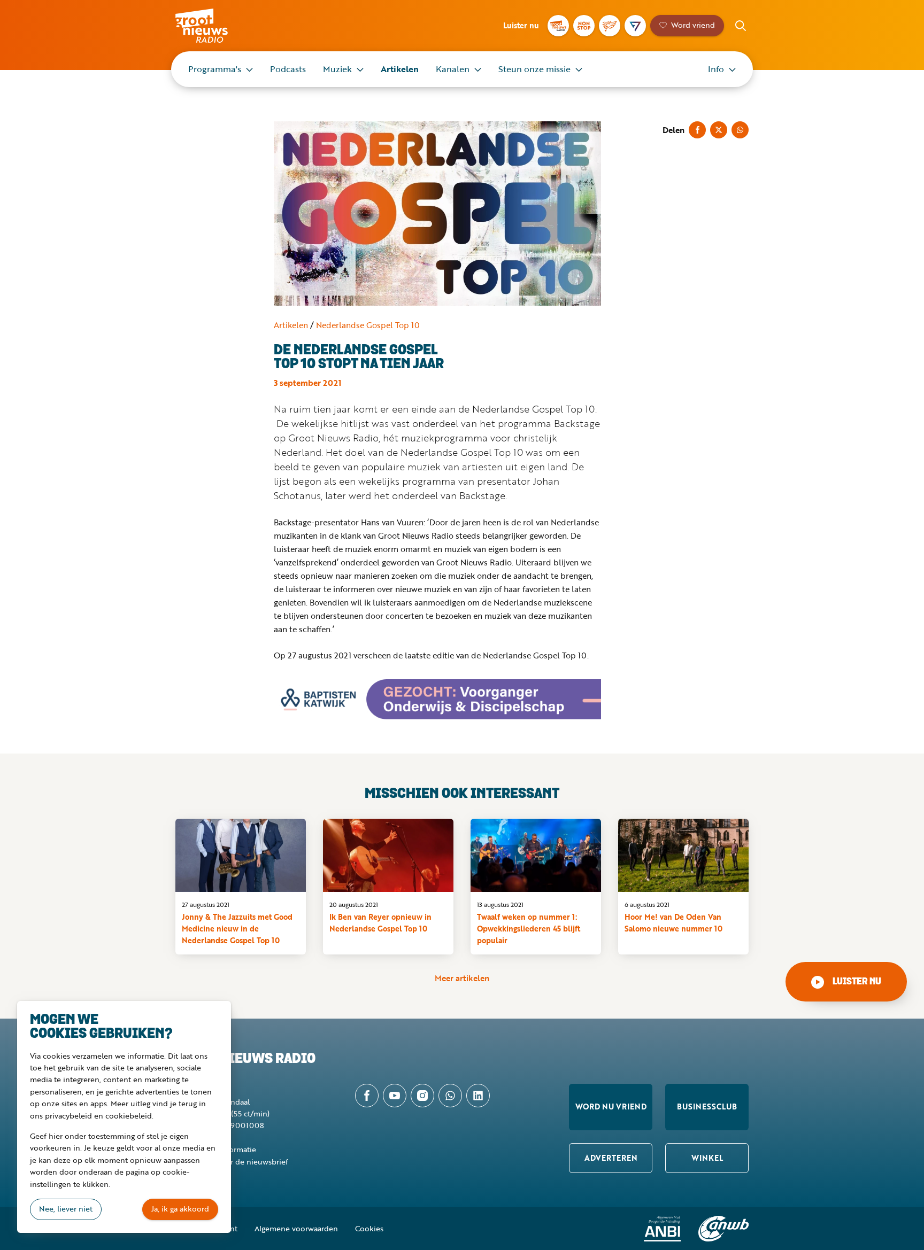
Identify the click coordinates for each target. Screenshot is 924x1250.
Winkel (707, 1157)
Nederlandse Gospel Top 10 (368, 325)
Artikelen (400, 69)
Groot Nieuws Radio (212, 26)
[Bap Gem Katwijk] (437, 699)
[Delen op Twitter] (718, 129)
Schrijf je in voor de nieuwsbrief (231, 1161)
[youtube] (394, 1095)
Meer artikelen (462, 978)
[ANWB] (723, 1228)
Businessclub (707, 1106)
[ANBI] (662, 1228)
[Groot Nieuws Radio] (558, 25)
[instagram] (422, 1095)
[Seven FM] (635, 25)
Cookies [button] (369, 1228)
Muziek (337, 69)
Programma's (214, 69)
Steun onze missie (534, 69)
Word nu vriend (610, 1106)
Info (716, 69)
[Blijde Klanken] (609, 25)
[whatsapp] (450, 1095)
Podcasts (288, 69)
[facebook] (367, 1095)
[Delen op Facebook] (697, 129)
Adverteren (610, 1157)
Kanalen (452, 69)
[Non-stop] (584, 25)
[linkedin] (478, 1095)
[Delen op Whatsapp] (740, 129)
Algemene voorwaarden (296, 1228)
